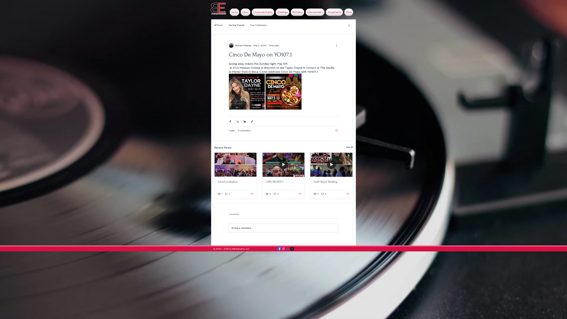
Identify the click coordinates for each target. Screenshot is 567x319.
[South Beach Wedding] (331, 165)
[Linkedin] (287, 248)
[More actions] (336, 45)
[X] (292, 248)
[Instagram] (283, 248)
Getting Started (236, 25)
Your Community (258, 25)
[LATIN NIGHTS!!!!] (283, 165)
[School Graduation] (235, 165)
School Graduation (228, 181)
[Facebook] (279, 248)
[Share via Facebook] (230, 121)
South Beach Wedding (325, 181)
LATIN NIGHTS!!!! (275, 181)
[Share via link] (252, 121)
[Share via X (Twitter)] (237, 121)
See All (349, 147)
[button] (349, 25)
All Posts (218, 25)
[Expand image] (247, 92)
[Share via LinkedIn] (244, 121)
